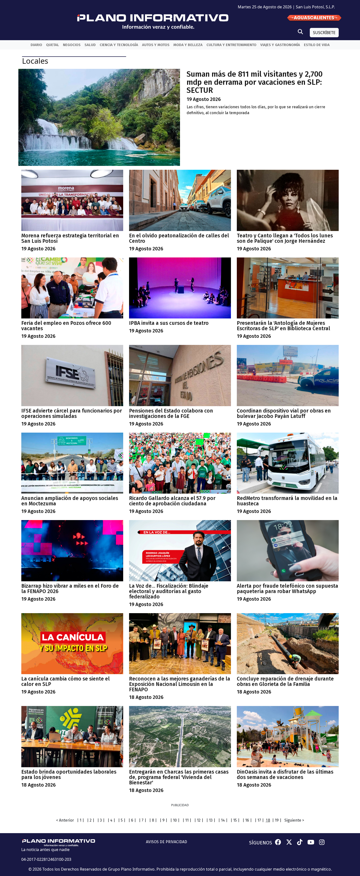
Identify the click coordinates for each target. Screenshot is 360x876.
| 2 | (90, 820)
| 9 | (163, 820)
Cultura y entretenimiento (231, 45)
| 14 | (223, 820)
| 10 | (175, 820)
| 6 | (132, 820)
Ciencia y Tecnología (119, 45)
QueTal (52, 45)
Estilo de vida (317, 45)
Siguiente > (294, 820)
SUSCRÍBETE (324, 32)
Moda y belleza (188, 45)
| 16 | (247, 820)
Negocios (72, 45)
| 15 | (235, 820)
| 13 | (210, 820)
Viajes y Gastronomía (280, 45)
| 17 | (259, 820)
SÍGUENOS (260, 843)
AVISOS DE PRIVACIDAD (166, 842)
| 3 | (101, 820)
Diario (36, 45)
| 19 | (276, 820)
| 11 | (186, 820)
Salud (90, 45)
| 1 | (80, 820)
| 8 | (153, 820)
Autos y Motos (155, 45)
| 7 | (142, 820)
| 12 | (198, 820)
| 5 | (121, 820)
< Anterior (65, 820)
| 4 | (111, 820)
